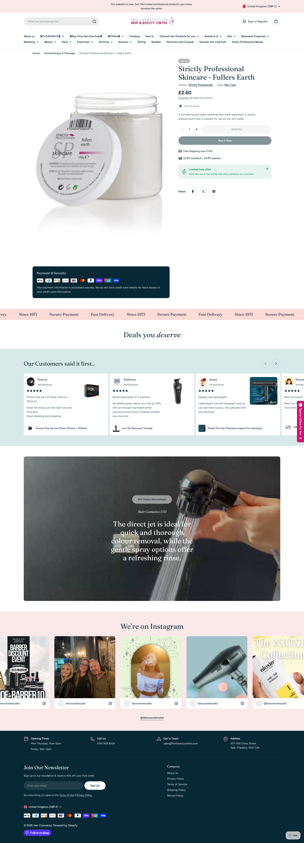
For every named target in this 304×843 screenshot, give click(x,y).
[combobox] (61, 21)
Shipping (183, 97)
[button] (300, 421)
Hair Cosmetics (42, 825)
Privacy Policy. (84, 795)
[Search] (94, 21)
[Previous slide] (265, 363)
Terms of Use (66, 795)
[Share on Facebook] (193, 191)
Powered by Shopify (65, 825)
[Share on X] (203, 191)
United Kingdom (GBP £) (262, 6)
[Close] (267, 168)
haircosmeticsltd (72, 703)
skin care (230, 85)
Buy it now (225, 140)
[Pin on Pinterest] (214, 191)
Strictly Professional (200, 85)
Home (36, 53)
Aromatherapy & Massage (59, 53)
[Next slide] (276, 363)
